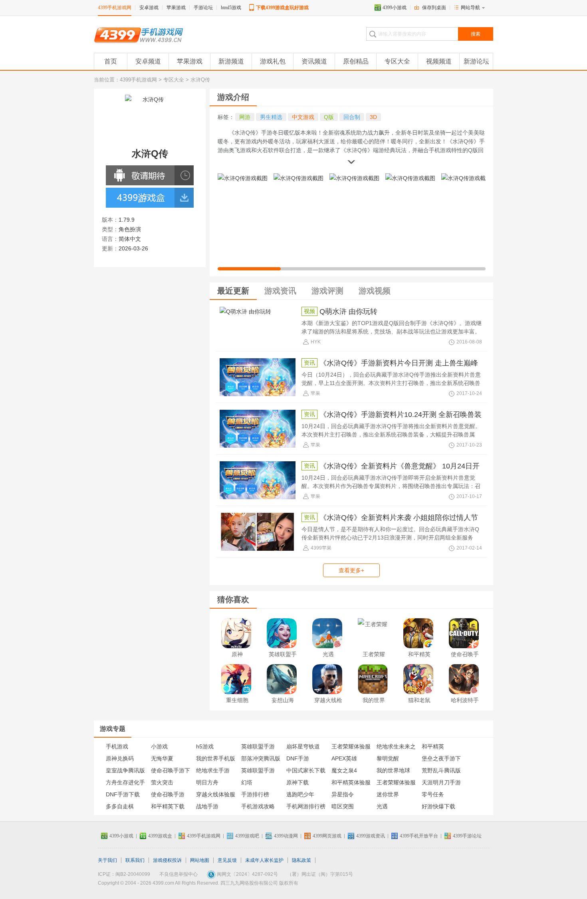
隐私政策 (301, 860)
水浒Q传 (200, 80)
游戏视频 (375, 290)
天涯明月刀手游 (441, 782)
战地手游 (207, 806)
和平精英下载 (167, 806)
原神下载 (297, 782)
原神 (237, 654)
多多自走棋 (120, 806)
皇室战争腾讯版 (125, 770)
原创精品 (356, 61)
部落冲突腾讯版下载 (260, 759)
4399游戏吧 (247, 836)
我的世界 (374, 700)
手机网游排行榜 (305, 806)
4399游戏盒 (160, 836)
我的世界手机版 (215, 758)
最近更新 (233, 290)
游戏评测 (327, 290)
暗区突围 (342, 806)
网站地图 (199, 860)
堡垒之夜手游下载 (441, 759)
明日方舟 (207, 782)
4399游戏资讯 (370, 836)
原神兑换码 (120, 758)
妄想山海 (283, 700)
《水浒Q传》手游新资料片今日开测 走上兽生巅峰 (398, 363)
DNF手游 (297, 758)
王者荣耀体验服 (396, 782)
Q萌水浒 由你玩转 (348, 312)
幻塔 (246, 782)
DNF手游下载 (123, 794)
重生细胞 (237, 700)
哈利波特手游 (465, 706)
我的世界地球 (393, 770)
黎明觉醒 (388, 758)
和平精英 (419, 654)
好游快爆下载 (438, 806)
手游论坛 (203, 7)
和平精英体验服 (351, 782)
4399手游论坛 (467, 836)
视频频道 (439, 61)
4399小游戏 (395, 7)
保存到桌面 (434, 7)
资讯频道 (314, 61)
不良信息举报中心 (178, 874)
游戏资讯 (280, 290)
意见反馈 (227, 860)
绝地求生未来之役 (396, 747)
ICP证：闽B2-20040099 (124, 874)
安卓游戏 (149, 7)
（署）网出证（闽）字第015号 (320, 874)
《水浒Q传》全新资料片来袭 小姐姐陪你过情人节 (398, 518)
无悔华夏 (162, 758)
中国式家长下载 (305, 770)
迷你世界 (388, 794)
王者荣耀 (374, 654)
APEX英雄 (344, 758)
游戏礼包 (273, 61)
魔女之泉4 (344, 770)
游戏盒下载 (140, 198)
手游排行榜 (255, 794)
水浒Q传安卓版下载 (140, 175)
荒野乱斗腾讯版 (441, 770)
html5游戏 (231, 7)
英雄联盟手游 (283, 660)
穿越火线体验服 (215, 794)
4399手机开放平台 (419, 836)
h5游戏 (205, 746)
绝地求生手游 (213, 770)
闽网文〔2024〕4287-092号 (247, 874)
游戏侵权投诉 (167, 860)
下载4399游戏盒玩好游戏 (282, 7)
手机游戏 (117, 746)
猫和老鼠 (419, 700)
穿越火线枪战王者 (328, 706)
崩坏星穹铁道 (303, 746)
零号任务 (433, 794)
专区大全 (397, 61)
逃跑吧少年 (300, 794)
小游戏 (159, 746)
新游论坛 (476, 61)
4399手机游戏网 (114, 7)
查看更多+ (351, 570)
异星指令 (342, 794)
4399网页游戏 (327, 836)
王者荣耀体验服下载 (351, 747)
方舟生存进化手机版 (125, 783)
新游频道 (231, 61)
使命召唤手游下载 (170, 771)
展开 (351, 163)
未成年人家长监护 (264, 860)
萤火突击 (162, 782)
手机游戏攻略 (258, 806)
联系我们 (135, 860)
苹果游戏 (176, 7)
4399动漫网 (286, 836)
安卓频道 (148, 61)
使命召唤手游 (465, 660)
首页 (110, 61)
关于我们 (107, 860)
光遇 (328, 654)
